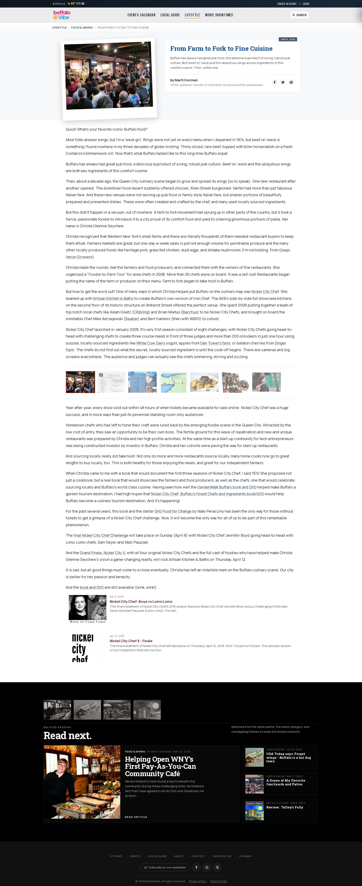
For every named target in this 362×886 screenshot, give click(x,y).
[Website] (291, 82)
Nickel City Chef (265, 291)
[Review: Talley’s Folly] (147, 710)
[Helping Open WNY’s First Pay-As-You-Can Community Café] (57, 710)
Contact (198, 856)
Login (306, 4)
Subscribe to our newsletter (167, 867)
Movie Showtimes (219, 14)
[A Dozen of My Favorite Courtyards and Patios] (117, 710)
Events (135, 856)
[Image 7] (266, 382)
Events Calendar (141, 14)
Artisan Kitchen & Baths (113, 298)
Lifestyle (192, 14)
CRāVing (140, 311)
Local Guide (170, 14)
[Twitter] (283, 82)
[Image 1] (80, 382)
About (179, 856)
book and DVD (92, 587)
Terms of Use (218, 881)
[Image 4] (173, 382)
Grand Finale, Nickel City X (102, 552)
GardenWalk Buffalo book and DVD (226, 487)
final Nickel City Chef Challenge (101, 535)
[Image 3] (142, 382)
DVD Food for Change (173, 511)
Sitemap (245, 856)
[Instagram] (207, 867)
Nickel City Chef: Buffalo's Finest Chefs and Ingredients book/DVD (207, 493)
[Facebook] (275, 82)
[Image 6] (235, 382)
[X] (217, 867)
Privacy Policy (198, 881)
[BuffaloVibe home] (62, 15)
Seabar (131, 318)
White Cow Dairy (150, 343)
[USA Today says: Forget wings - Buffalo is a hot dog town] (87, 710)
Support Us (222, 856)
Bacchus (189, 311)
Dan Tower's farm (215, 343)
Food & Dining (82, 27)
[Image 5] (204, 382)
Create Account (287, 4)
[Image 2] (111, 382)
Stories (116, 856)
